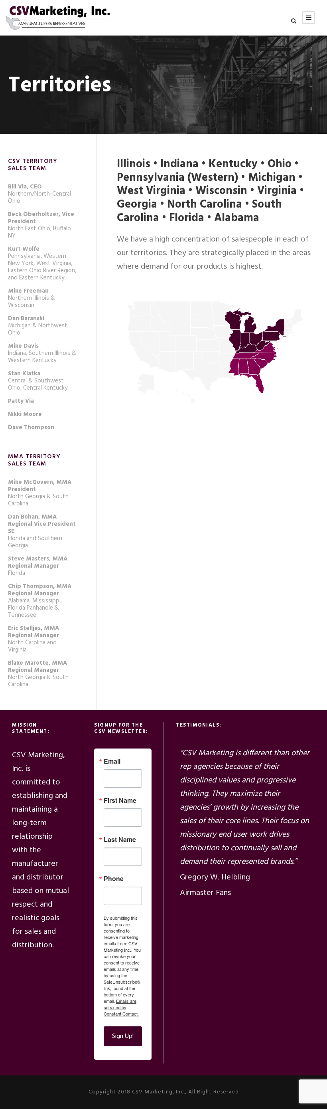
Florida (37, 566)
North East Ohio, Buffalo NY (41, 225)
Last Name (120, 839)
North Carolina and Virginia (33, 639)
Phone (114, 878)
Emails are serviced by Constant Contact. (121, 1007)
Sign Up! (123, 1036)
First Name (120, 800)
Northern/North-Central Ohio (39, 194)
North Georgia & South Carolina (39, 493)
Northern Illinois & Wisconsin (31, 298)
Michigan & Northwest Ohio (37, 326)
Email (112, 761)
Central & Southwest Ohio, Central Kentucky (37, 381)
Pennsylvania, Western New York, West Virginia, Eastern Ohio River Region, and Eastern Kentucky (42, 263)
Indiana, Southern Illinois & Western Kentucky (42, 353)
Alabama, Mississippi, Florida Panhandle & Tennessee (39, 601)
